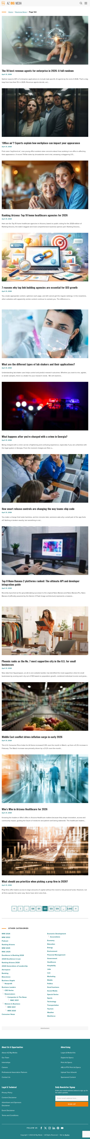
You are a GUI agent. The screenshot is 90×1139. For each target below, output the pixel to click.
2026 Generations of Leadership (15, 966)
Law (48, 973)
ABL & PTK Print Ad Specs (71, 1067)
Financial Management (56, 955)
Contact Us (6, 1077)
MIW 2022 (6, 937)
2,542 (69, 908)
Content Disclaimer (9, 1097)
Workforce (51, 1016)
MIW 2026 (6, 933)
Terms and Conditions (10, 1115)
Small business (53, 987)
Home (10, 12)
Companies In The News (17, 997)
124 (57, 908)
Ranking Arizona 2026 (11, 962)
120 (32, 908)
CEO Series (9, 990)
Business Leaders (9, 987)
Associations (55, 937)
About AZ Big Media (9, 1052)
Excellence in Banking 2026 (13, 955)
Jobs (49, 969)
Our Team (5, 1057)
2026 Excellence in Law (11, 959)
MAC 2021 (14, 1000)
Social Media (52, 991)
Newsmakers (10, 994)
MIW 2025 (6, 948)
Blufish (67, 1135)
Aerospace (6, 969)
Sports (49, 998)
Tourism (50, 1009)
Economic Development (56, 933)
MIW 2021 (11, 1007)
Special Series (52, 994)
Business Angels (8, 980)
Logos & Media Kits (68, 1052)
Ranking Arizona (8, 944)
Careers (5, 1067)
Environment (52, 951)
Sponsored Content (68, 1077)
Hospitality (51, 965)
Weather (50, 1012)
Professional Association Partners (14, 1072)
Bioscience (6, 977)
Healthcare (51, 962)
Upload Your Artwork (69, 1072)
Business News (21, 12)
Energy (50, 947)
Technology (51, 1001)
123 (51, 908)
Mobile (50, 980)
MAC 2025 (6, 951)
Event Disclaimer (8, 1110)
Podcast (5, 941)
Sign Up (72, 1104)
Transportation (53, 1005)
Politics (50, 983)
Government (52, 958)
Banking (5, 973)
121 (39, 908)
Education (51, 944)
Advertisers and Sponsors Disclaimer (11, 1104)
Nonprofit (8, 983)
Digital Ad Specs (67, 1057)
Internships (6, 1062)
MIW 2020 (11, 1010)
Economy (50, 940)
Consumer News (8, 1014)
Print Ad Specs (66, 1062)
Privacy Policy (7, 1092)
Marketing (51, 976)
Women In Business (12, 1004)
